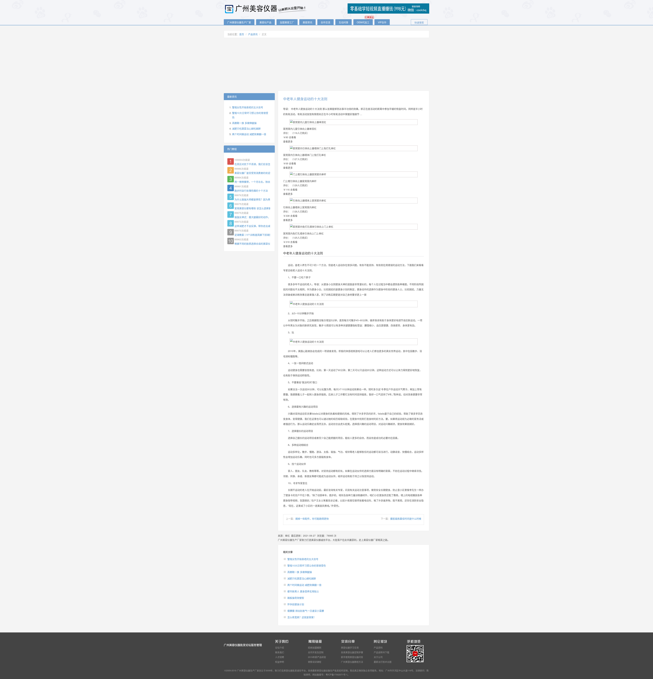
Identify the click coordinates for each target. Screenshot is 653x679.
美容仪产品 (265, 22)
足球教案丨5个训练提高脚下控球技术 (252, 234)
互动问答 (343, 22)
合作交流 (325, 22)
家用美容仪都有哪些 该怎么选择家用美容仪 (252, 208)
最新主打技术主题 (382, 661)
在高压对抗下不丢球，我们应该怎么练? (252, 164)
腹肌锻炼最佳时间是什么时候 (405, 518)
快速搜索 (419, 22)
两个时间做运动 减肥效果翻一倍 (304, 585)
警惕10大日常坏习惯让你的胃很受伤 (306, 565)
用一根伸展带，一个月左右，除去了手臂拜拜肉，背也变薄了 (252, 181)
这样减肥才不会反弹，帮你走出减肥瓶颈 (252, 226)
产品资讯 (253, 34)
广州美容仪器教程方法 (352, 661)
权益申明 (279, 661)
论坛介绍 (279, 647)
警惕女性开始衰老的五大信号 (302, 559)
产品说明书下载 (381, 652)
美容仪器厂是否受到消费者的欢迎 (252, 173)
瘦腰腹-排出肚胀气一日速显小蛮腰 (305, 610)
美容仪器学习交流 (350, 647)
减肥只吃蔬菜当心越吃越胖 (301, 578)
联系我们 (279, 652)
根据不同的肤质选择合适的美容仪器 (252, 243)
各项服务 (372, 670)
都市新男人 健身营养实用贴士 (303, 591)
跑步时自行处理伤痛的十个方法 (251, 190)
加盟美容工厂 (287, 22)
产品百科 (378, 647)
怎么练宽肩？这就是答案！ (301, 617)
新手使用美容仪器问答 (352, 657)
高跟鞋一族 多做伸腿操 (299, 572)
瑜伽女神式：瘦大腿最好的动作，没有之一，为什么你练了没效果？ (252, 217)
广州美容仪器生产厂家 (239, 22)
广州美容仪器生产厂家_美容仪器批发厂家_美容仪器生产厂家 (266, 9)
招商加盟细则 (314, 647)
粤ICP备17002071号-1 (336, 674)
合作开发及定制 (315, 652)
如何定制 (343, 670)
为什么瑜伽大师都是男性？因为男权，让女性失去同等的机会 (252, 199)
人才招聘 (279, 657)
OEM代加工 (363, 22)
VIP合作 (382, 22)
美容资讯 (307, 22)
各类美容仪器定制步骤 (352, 652)
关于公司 (378, 657)
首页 (241, 34)
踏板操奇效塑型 (295, 597)
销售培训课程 (314, 661)
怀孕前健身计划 (295, 604)
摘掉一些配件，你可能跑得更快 (312, 518)
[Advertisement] (326, 64)
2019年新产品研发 (317, 657)
